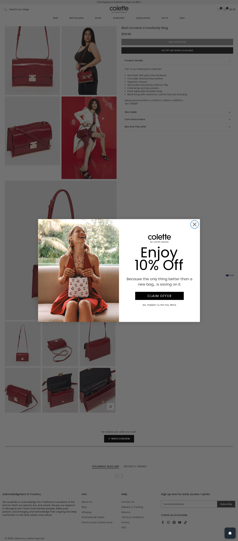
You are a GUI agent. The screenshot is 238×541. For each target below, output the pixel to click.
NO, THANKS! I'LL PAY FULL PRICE (159, 305)
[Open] (230, 533)
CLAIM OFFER (159, 296)
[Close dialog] (195, 224)
